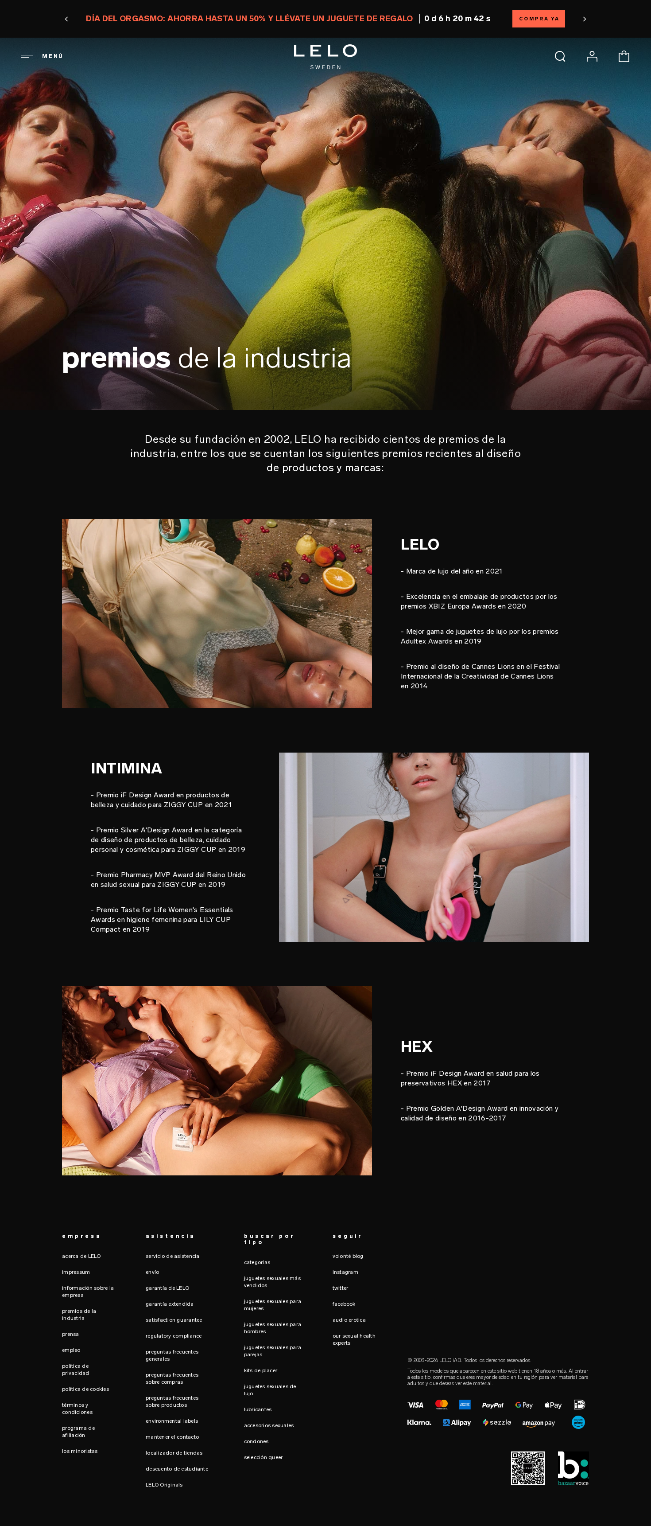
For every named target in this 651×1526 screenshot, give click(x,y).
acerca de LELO (81, 1256)
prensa (70, 1334)
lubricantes (258, 1409)
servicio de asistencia (173, 1256)
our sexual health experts (354, 1339)
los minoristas (80, 1451)
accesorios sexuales (269, 1425)
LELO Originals (164, 1485)
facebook (344, 1304)
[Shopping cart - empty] (624, 56)
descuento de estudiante (177, 1469)
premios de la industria (79, 1314)
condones (256, 1441)
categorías (257, 1262)
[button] (67, 19)
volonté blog (348, 1256)
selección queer (263, 1457)
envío (152, 1272)
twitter (341, 1288)
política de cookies (85, 1389)
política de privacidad (75, 1369)
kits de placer (261, 1370)
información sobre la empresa (88, 1291)
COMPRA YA (539, 19)
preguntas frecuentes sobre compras (172, 1378)
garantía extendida (170, 1304)
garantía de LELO (167, 1288)
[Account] (592, 56)
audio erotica (349, 1320)
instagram (345, 1272)
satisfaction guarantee (174, 1320)
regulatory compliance (174, 1336)
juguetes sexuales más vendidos (272, 1281)
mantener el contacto (172, 1437)
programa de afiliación (78, 1431)
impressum (76, 1272)
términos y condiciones (77, 1408)
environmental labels (172, 1421)
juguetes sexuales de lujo (270, 1390)
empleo (71, 1350)
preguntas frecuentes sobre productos (172, 1401)
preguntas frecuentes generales (172, 1355)
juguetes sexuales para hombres (273, 1328)
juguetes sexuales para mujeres (273, 1304)
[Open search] (560, 56)
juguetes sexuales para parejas (273, 1351)
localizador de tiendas (174, 1453)
